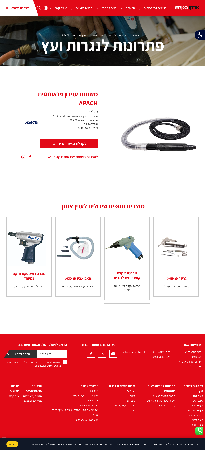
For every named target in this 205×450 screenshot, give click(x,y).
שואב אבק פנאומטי (78, 278)
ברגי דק (131, 410)
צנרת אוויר (93, 390)
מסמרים (131, 400)
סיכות (132, 396)
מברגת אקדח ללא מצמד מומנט (127, 288)
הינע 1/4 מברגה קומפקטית (29, 286)
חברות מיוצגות (84, 8)
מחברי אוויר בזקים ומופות (86, 419)
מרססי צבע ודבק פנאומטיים (85, 395)
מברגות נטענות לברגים (164, 405)
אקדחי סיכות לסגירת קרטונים (161, 400)
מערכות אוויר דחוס (89, 405)
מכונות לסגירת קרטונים (163, 396)
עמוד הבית (137, 35)
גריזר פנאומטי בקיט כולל (176, 286)
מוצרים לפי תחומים (155, 8)
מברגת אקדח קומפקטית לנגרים (127, 275)
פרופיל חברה (109, 8)
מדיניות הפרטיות (43, 365)
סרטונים (130, 8)
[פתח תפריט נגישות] (200, 35)
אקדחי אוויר (92, 400)
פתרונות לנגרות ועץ (110, 35)
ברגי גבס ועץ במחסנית (124, 405)
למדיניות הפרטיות (40, 444)
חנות (126, 35)
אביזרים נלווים (89, 386)
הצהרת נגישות (33, 401)
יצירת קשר (61, 8)
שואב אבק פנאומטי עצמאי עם (78, 286)
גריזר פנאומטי (176, 278)
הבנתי (12, 444)
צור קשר (14, 396)
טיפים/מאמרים (32, 396)
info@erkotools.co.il (134, 352)
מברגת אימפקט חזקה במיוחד (29, 276)
